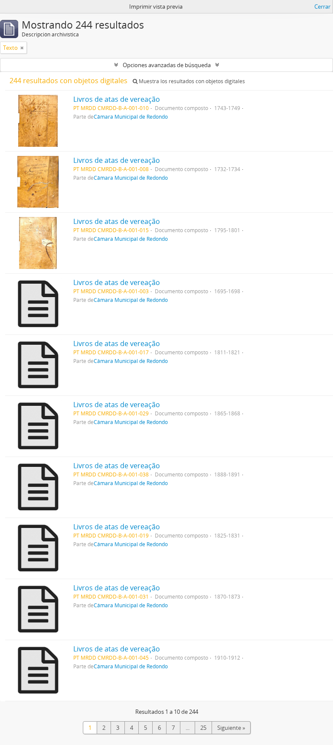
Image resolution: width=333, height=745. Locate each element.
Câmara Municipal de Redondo (131, 116)
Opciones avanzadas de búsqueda (167, 65)
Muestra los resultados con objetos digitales (191, 81)
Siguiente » (231, 728)
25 (203, 728)
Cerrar (322, 6)
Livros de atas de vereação (116, 99)
